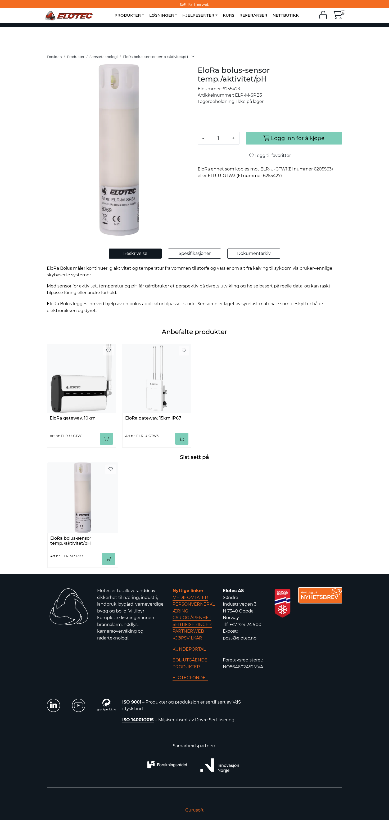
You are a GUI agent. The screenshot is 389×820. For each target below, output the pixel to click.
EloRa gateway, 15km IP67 (153, 418)
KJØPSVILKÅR (187, 638)
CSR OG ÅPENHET (192, 617)
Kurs (228, 15)
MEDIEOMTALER (190, 597)
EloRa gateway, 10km (73, 418)
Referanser (253, 15)
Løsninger (161, 15)
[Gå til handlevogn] (338, 16)
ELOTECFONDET (190, 677)
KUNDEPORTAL (189, 649)
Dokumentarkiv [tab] (254, 253)
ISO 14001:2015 (138, 719)
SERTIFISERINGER (192, 624)
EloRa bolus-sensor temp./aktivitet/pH (70, 541)
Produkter (128, 15)
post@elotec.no (239, 638)
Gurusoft (194, 810)
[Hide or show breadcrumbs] (193, 56)
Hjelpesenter (198, 15)
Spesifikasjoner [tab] (195, 253)
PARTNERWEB (188, 631)
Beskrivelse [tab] (135, 253)
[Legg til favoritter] (108, 350)
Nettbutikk (286, 15)
